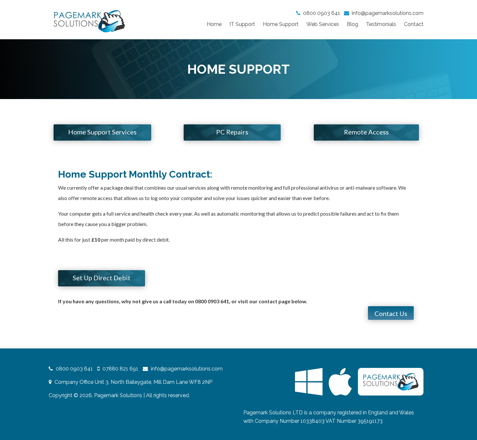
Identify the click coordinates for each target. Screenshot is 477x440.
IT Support (242, 24)
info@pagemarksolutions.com (387, 13)
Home (214, 24)
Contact (413, 24)
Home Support (281, 24)
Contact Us (390, 313)
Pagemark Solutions (118, 395)
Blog (352, 24)
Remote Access (366, 132)
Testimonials (381, 24)
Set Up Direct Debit (101, 278)
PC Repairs (232, 132)
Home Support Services (102, 132)
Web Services (322, 24)
